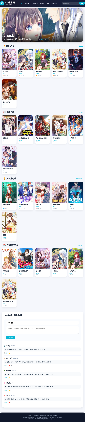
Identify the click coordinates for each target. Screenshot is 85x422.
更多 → (81, 46)
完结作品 (54, 3)
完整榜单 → (79, 179)
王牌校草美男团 (23, 204)
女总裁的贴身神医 (24, 138)
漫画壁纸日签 (56, 204)
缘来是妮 (5, 138)
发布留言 (10, 337)
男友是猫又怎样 (23, 271)
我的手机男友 (6, 102)
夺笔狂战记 (72, 138)
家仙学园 (38, 204)
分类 (47, 3)
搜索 (82, 3)
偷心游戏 (5, 71)
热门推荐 (27, 3)
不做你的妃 (6, 271)
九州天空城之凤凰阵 (41, 138)
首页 (21, 3)
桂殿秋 (4, 235)
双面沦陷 (71, 204)
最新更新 (35, 3)
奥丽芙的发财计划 (58, 71)
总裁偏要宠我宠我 (8, 168)
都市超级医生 (56, 138)
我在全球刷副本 (73, 71)
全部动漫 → (79, 245)
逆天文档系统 (6, 204)
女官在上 (21, 71)
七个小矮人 (39, 71)
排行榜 (42, 3)
